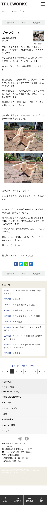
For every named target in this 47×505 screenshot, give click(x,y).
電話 (41, 501)
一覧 (23, 23)
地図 (30, 449)
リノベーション (10, 408)
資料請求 (29, 501)
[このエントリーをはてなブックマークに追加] (31, 264)
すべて (5, 41)
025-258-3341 (27, 452)
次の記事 (36, 23)
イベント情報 (9, 425)
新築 (5, 413)
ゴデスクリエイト (19, 473)
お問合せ (17, 501)
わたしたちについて (12, 396)
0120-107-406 (13, 452)
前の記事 (10, 23)
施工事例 (7, 402)
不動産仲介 (8, 419)
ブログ (6, 430)
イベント (5, 501)
